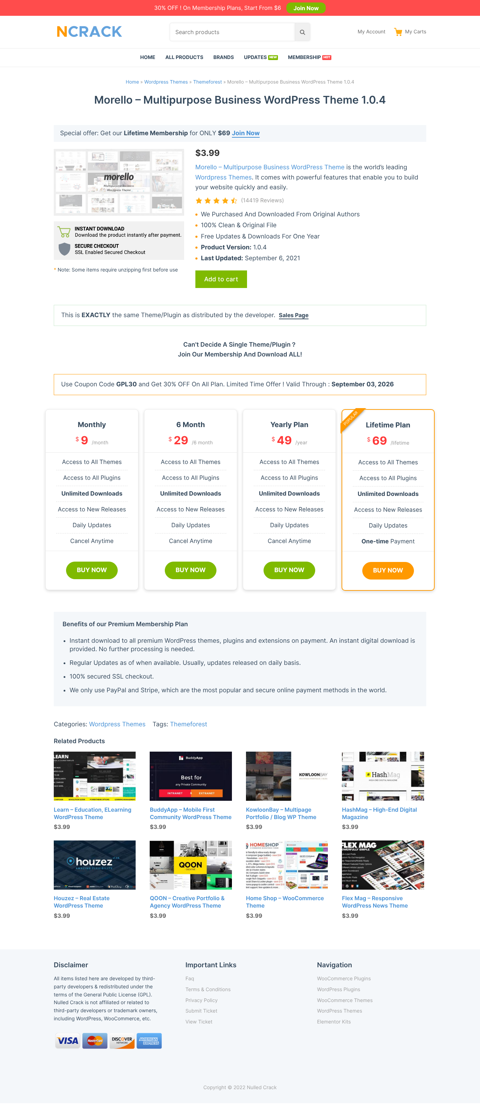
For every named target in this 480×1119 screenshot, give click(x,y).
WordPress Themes (339, 1011)
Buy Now (92, 570)
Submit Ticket (202, 1011)
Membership (304, 57)
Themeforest (207, 82)
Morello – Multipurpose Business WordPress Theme (270, 167)
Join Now (306, 7)
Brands (223, 57)
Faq (190, 979)
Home (147, 57)
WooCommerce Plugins (344, 979)
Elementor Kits (334, 1022)
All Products (184, 57)
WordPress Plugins (338, 990)
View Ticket (199, 1022)
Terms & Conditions (208, 990)
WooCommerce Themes (344, 1000)
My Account (371, 32)
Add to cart (221, 279)
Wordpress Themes (166, 82)
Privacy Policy (202, 1000)
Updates (255, 57)
